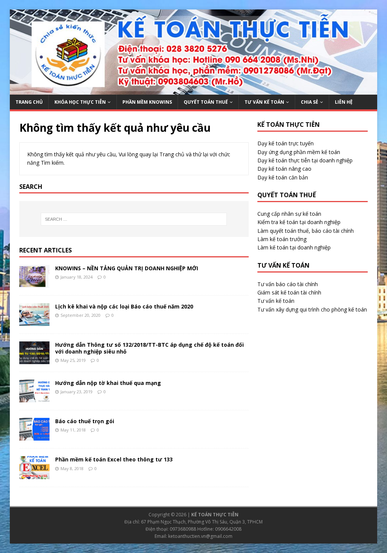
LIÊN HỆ (344, 102)
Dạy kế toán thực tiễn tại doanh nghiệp (305, 160)
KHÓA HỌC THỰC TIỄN (80, 102)
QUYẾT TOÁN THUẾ (206, 102)
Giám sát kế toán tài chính (289, 292)
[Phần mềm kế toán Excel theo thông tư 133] (34, 474)
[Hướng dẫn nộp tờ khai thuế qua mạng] (34, 398)
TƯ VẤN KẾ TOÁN (264, 102)
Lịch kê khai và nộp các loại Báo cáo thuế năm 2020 (124, 306)
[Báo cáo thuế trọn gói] (34, 436)
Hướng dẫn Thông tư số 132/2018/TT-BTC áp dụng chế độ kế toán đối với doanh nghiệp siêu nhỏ (149, 348)
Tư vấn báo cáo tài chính (287, 284)
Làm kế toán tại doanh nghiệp (294, 247)
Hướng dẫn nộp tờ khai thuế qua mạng (108, 382)
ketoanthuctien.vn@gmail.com (200, 536)
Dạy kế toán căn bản (282, 177)
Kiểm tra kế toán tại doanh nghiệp (299, 222)
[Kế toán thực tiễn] (194, 90)
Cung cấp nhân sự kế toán (289, 213)
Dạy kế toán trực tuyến (285, 143)
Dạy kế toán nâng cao (284, 168)
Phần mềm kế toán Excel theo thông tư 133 (114, 459)
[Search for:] (134, 219)
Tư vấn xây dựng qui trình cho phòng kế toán (312, 309)
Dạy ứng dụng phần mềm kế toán (298, 152)
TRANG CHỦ (29, 102)
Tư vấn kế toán (275, 300)
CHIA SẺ (309, 102)
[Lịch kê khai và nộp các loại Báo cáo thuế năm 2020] (34, 321)
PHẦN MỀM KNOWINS (147, 102)
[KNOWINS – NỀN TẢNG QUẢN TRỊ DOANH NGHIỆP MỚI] (34, 283)
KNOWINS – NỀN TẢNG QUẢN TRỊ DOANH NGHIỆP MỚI (126, 268)
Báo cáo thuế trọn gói (84, 421)
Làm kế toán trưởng (282, 239)
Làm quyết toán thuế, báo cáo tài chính (305, 230)
